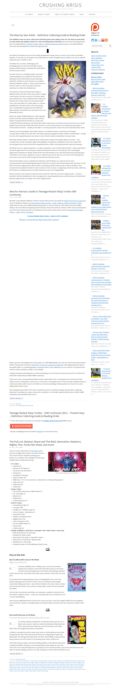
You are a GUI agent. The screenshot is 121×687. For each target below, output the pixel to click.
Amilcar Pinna (34, 661)
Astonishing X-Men (42, 661)
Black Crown (12, 662)
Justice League (12, 667)
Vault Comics (17, 671)
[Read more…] (16, 183)
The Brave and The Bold (53, 669)
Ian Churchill (17, 666)
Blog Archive (95, 63)
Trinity (79, 669)
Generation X (63, 664)
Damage (56, 662)
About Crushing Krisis (98, 56)
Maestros (19, 667)
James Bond (59, 666)
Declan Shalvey (24, 664)
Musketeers (65, 667)
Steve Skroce (17, 669)
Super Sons (23, 669)
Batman (54, 661)
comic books (18, 404)
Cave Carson (19, 662)
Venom (22, 671)
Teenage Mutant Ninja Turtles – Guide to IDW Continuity (47, 216)
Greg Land (76, 664)
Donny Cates (39, 664)
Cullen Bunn (51, 662)
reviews (23, 659)
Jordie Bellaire (80, 666)
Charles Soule (26, 662)
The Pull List (35, 451)
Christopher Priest (43, 662)
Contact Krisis (96, 67)
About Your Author (97, 60)
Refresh (39, 431)
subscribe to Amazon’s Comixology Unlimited (47, 365)
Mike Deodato (44, 667)
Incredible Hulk (42, 666)
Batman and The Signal (62, 661)
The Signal (69, 669)
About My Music (96, 58)
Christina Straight (34, 662)
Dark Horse (67, 662)
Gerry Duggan (70, 664)
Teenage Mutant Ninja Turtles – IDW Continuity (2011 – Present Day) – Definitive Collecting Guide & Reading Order (46, 414)
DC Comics (73, 662)
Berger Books (81, 661)
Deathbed (18, 664)
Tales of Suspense (43, 669)
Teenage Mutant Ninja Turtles (26, 405)
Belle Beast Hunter (73, 661)
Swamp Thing (35, 669)
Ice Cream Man (24, 666)
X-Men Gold (40, 671)
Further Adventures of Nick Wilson (51, 664)
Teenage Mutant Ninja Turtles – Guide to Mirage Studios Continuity (53, 203)
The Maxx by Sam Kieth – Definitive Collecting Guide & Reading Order (47, 35)
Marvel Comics (25, 667)
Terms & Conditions (98, 69)
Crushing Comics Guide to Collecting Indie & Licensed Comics (47, 44)
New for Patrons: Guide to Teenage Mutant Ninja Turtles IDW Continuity (42, 193)
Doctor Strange (31, 664)
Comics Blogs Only (97, 65)
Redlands (11, 669)
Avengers (50, 661)
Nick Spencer (71, 667)
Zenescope (45, 671)
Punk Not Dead (78, 667)
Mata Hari (31, 667)
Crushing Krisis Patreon (51, 421)
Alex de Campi (19, 661)
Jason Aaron (74, 666)
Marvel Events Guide (98, 79)
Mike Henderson (52, 667)
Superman (29, 669)
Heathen (11, 666)
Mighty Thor (38, 667)
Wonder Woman (33, 671)
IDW (17, 405)
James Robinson (66, 666)
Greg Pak (82, 664)
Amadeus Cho (26, 661)
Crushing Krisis (60, 5)
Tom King (74, 669)
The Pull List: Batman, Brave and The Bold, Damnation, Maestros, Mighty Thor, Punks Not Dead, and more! (45, 443)
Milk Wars (59, 667)
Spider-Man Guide (97, 82)
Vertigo (26, 671)
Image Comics (34, 666)
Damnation (61, 662)
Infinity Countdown (51, 666)
